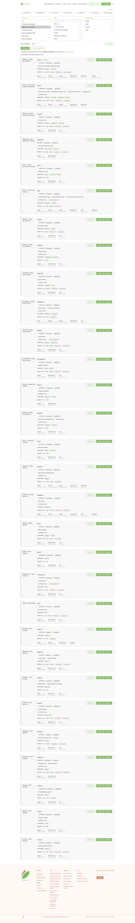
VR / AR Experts (94, 12)
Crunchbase (40, 880)
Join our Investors (82, 4)
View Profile (91, 60)
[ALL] (36, 21)
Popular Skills (67, 878)
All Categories (67, 873)
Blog (69, 4)
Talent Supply (67, 881)
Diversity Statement (42, 890)
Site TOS (89, 916)
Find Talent (106, 4)
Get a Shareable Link (38, 48)
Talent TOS (103, 916)
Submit (100, 877)
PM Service (53, 908)
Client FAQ (79, 873)
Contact (65, 4)
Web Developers (26, 12)
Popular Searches (68, 876)
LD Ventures (67, 884)
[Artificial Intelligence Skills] (36, 33)
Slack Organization (41, 877)
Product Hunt (40, 888)
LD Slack (74, 4)
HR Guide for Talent (82, 878)
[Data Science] (36, 36)
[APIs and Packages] (36, 38)
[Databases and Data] (36, 30)
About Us (58, 4)
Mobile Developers (40, 12)
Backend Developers (55, 878)
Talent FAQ (80, 876)
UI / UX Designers (54, 12)
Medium (39, 883)
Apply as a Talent (94, 4)
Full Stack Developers (55, 873)
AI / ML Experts (81, 12)
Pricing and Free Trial (49, 4)
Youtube (39, 885)
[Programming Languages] (36, 24)
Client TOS (95, 916)
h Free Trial (57, 88)
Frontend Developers (55, 876)
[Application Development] (36, 27)
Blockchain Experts (108, 12)
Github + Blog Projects (82, 881)
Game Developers (67, 12)
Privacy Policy (110, 916)
